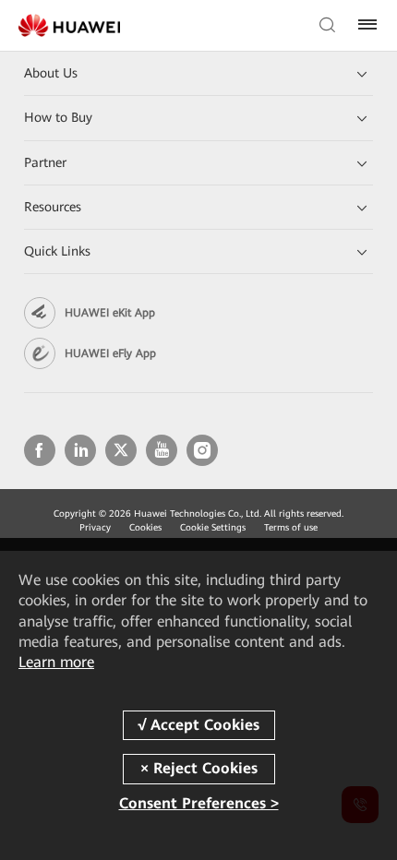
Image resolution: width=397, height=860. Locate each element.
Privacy (95, 527)
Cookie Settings (213, 527)
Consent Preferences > (199, 803)
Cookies (145, 527)
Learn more (56, 662)
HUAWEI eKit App (110, 312)
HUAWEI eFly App (110, 353)
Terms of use (291, 527)
